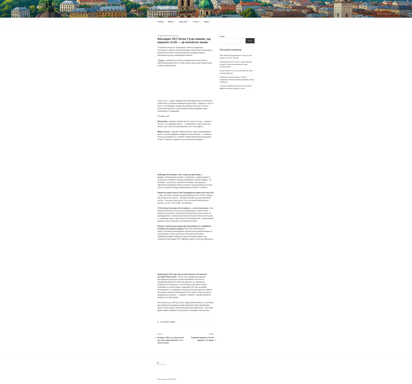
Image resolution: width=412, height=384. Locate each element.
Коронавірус (165, 322)
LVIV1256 (175, 36)
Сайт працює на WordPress (166, 379)
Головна (160, 22)
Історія (195, 22)
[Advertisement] (186, 84)
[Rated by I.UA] (161, 363)
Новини (171, 22)
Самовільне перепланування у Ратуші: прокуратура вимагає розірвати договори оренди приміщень (237, 79)
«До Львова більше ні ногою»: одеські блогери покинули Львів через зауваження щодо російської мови (236, 64)
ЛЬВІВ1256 (168, 7)
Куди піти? (183, 22)
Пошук (222, 36)
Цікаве (206, 22)
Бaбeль (161, 60)
